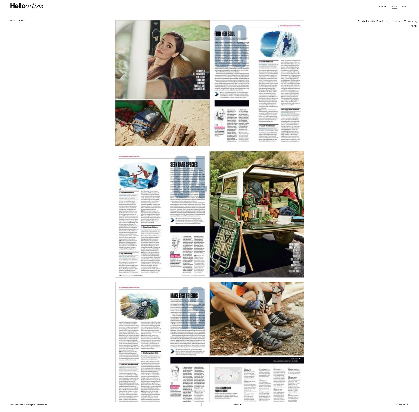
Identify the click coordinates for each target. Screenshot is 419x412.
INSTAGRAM (402, 405)
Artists (382, 7)
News (394, 7)
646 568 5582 (16, 405)
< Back (16, 20)
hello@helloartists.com (36, 405)
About (405, 7)
